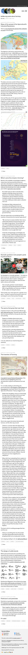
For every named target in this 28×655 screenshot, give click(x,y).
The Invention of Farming (9, 354)
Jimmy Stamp (13, 588)
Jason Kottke (12, 22)
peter (4, 618)
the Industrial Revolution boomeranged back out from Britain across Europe (14, 57)
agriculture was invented (14, 189)
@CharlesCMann (22, 539)
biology (2, 344)
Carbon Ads (25, 5)
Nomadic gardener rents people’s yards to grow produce (13, 256)
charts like (14, 108)
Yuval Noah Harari (19, 541)
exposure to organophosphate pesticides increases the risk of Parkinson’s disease (12, 603)
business (3, 298)
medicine (8, 620)
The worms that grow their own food (12, 308)
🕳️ (7, 652)
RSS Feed (6, 634)
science (6, 18)
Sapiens (12, 541)
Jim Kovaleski (18, 298)
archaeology (4, 245)
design (2, 588)
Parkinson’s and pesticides (9, 598)
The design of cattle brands (9, 551)
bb (21, 296)
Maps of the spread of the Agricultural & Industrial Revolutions (13, 25)
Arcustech (9, 640)
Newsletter (6, 633)
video (24, 298)
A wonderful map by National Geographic (11, 378)
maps (10, 18)
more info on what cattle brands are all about (13, 582)
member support (16, 638)
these (19, 108)
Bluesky (18, 633)
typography (20, 588)
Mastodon (18, 634)
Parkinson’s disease (16, 620)
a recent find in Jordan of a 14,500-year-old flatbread (14, 184)
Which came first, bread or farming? (12, 178)
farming (3, 168)
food (13, 18)
